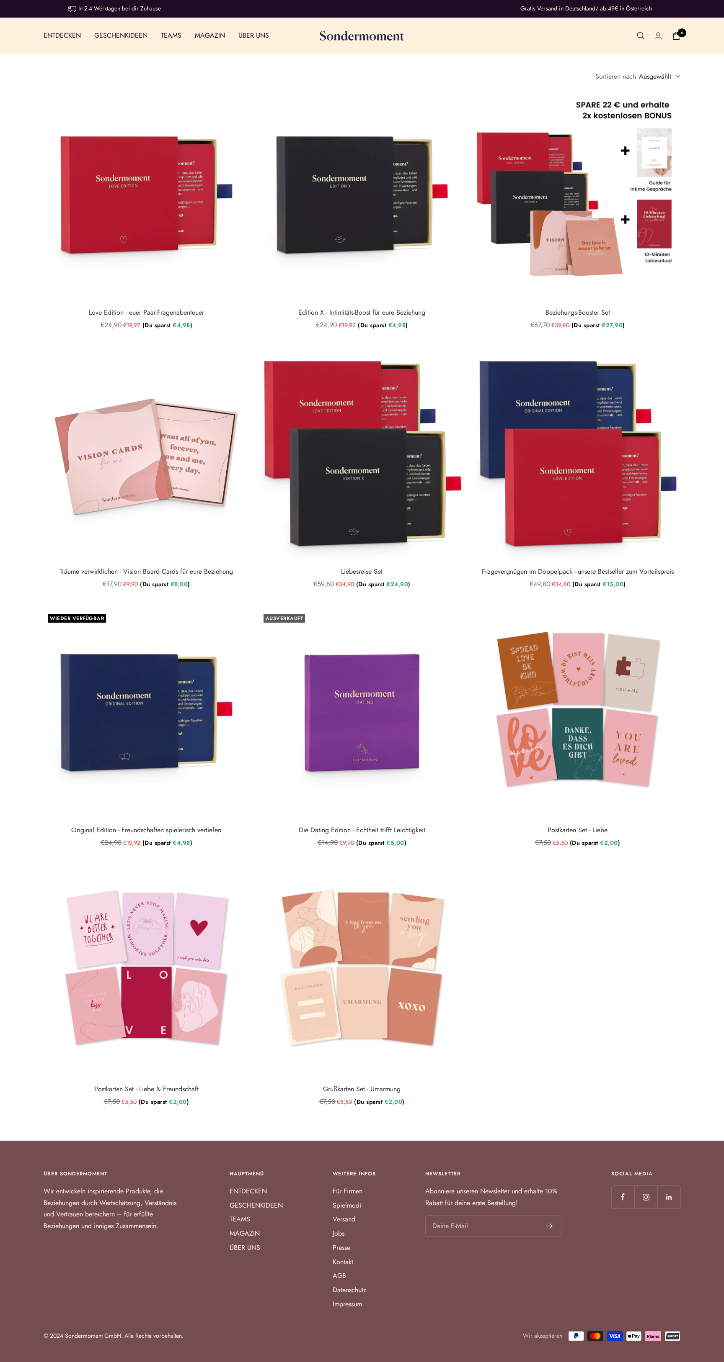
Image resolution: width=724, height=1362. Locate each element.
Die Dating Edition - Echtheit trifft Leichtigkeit (362, 830)
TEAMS (171, 35)
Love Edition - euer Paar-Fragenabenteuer (146, 312)
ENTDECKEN (62, 35)
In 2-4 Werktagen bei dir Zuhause (119, 8)
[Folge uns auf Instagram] (645, 1196)
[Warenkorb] (676, 36)
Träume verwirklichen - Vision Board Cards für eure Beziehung (146, 571)
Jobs (338, 1233)
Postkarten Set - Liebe (578, 830)
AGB (339, 1275)
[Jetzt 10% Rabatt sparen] (549, 1226)
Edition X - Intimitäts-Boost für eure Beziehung (361, 312)
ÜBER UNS (253, 35)
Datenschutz (349, 1290)
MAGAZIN (210, 35)
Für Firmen (347, 1191)
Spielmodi (347, 1205)
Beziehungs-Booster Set (578, 312)
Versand (344, 1219)
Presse (341, 1247)
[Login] (658, 35)
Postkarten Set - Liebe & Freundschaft (146, 1089)
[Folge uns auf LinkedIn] (668, 1196)
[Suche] (640, 35)
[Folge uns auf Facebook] (622, 1196)
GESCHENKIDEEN (120, 35)
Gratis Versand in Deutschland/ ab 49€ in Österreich (586, 8)
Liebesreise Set (362, 571)
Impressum (347, 1304)
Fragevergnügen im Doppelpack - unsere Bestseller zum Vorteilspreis (578, 571)
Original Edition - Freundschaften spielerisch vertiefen (146, 830)
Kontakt (343, 1262)
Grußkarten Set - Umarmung (362, 1089)
